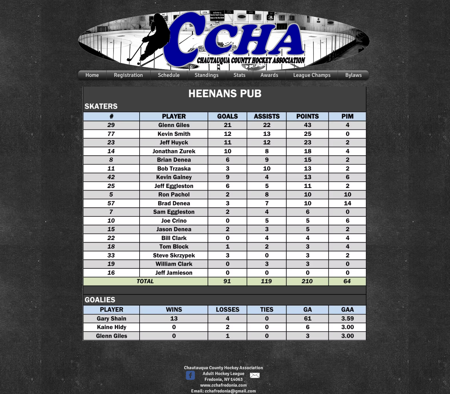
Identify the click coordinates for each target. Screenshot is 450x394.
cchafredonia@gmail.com (230, 391)
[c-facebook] (190, 375)
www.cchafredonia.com (223, 385)
